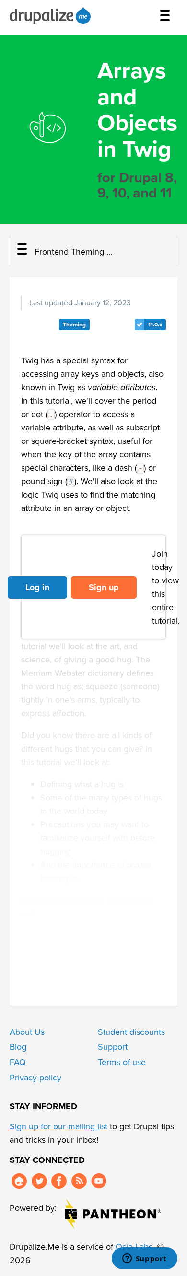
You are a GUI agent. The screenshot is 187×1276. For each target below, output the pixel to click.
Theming (74, 324)
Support (113, 1047)
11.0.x (155, 324)
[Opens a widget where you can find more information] (144, 1259)
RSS (79, 1181)
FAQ (18, 1062)
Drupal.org (19, 1181)
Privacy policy (35, 1077)
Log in (37, 587)
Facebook (59, 1181)
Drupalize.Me (52, 15)
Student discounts (131, 1032)
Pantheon (113, 1214)
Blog (18, 1047)
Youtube (98, 1181)
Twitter (39, 1181)
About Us (27, 1032)
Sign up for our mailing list (58, 1126)
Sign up (104, 587)
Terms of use (122, 1062)
